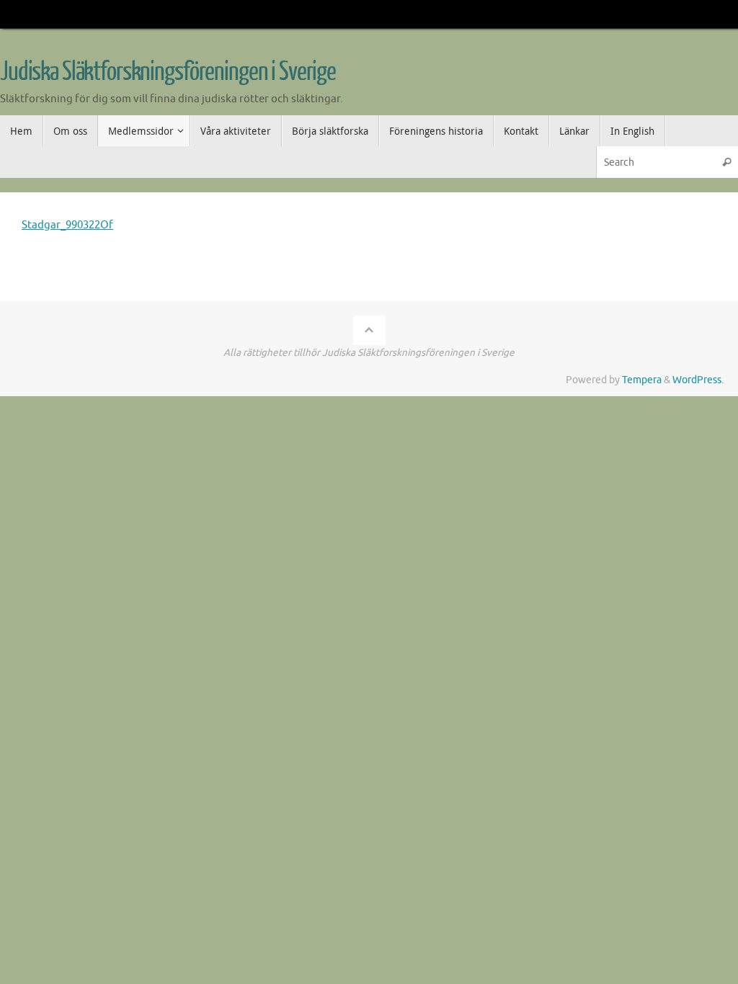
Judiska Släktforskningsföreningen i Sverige (168, 72)
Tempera (642, 380)
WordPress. (698, 380)
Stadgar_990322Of (67, 225)
